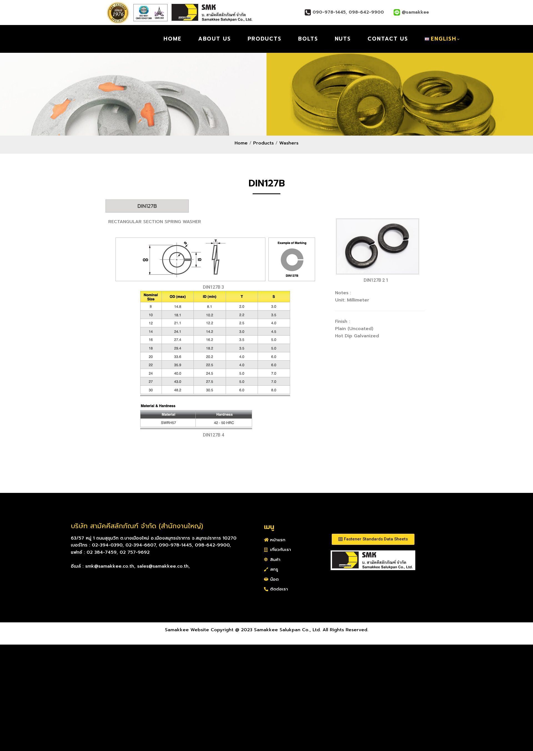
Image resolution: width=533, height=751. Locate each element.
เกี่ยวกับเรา (280, 550)
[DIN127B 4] (215, 360)
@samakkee (414, 12)
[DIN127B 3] (215, 259)
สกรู (274, 569)
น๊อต (274, 579)
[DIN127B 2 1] (377, 246)
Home (241, 143)
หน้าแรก (277, 540)
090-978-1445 (329, 12)
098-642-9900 (367, 12)
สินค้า (275, 560)
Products (263, 143)
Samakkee (129, 39)
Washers (288, 143)
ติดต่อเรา (279, 589)
